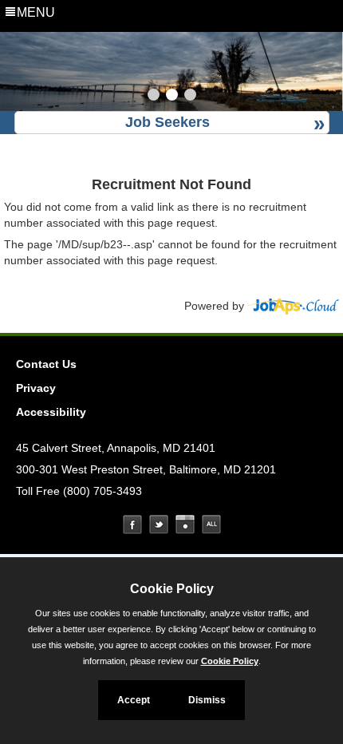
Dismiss (207, 700)
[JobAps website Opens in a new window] (293, 305)
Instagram (185, 524)
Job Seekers (167, 122)
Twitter (158, 524)
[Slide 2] (171, 96)
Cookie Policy (229, 661)
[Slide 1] (153, 96)
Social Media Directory (211, 524)
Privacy (36, 388)
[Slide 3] (190, 96)
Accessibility (51, 412)
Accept (133, 700)
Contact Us (46, 364)
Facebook (132, 524)
